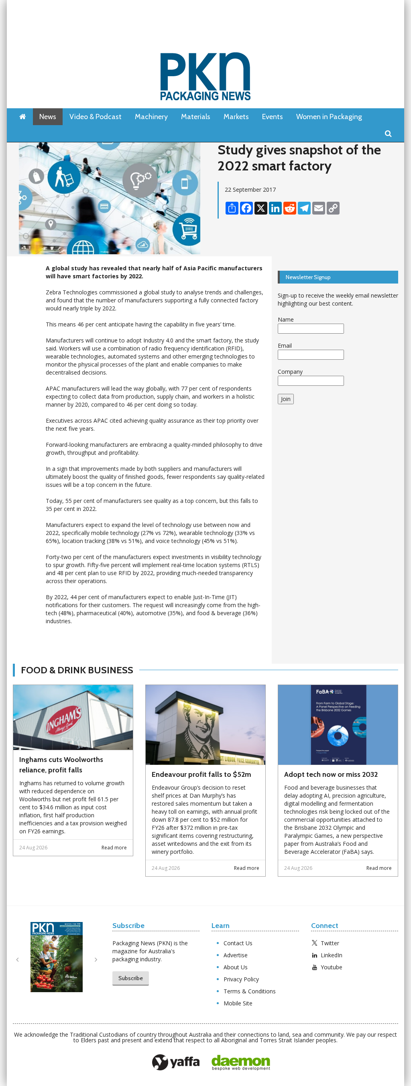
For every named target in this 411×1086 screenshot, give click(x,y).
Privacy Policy (241, 979)
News (47, 116)
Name (286, 319)
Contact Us (238, 943)
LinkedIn (331, 955)
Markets (236, 116)
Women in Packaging (329, 116)
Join (286, 399)
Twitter (330, 943)
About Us (236, 967)
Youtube (331, 967)
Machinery (151, 116)
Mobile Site (238, 1003)
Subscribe (130, 978)
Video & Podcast (95, 116)
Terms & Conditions (250, 991)
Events (272, 116)
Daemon (241, 1063)
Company (290, 371)
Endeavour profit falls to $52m (201, 774)
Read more (114, 847)
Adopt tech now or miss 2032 (331, 774)
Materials (195, 116)
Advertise (236, 955)
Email (285, 345)
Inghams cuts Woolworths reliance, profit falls (61, 764)
